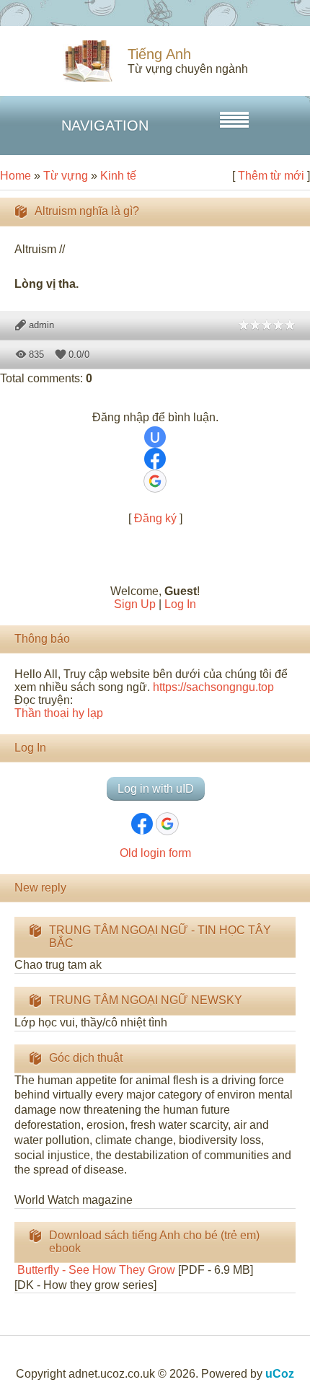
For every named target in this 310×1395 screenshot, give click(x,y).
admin (41, 325)
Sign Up (135, 604)
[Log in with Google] (155, 481)
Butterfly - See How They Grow (94, 1270)
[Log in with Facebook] (155, 459)
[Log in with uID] (155, 437)
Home (15, 176)
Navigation (105, 125)
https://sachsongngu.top (213, 687)
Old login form (155, 853)
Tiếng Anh (159, 54)
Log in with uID (156, 789)
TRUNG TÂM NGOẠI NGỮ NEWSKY (145, 1000)
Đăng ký (155, 518)
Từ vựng (65, 176)
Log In (180, 604)
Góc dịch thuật (86, 1058)
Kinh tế (118, 176)
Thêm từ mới (271, 176)
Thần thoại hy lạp (58, 713)
